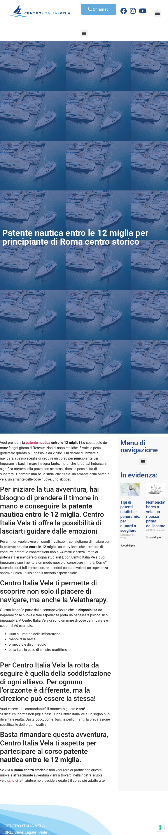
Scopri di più (127, 545)
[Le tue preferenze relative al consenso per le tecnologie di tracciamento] (160, 827)
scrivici (12, 780)
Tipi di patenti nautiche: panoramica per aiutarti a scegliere (130, 516)
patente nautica (38, 443)
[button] (157, 13)
